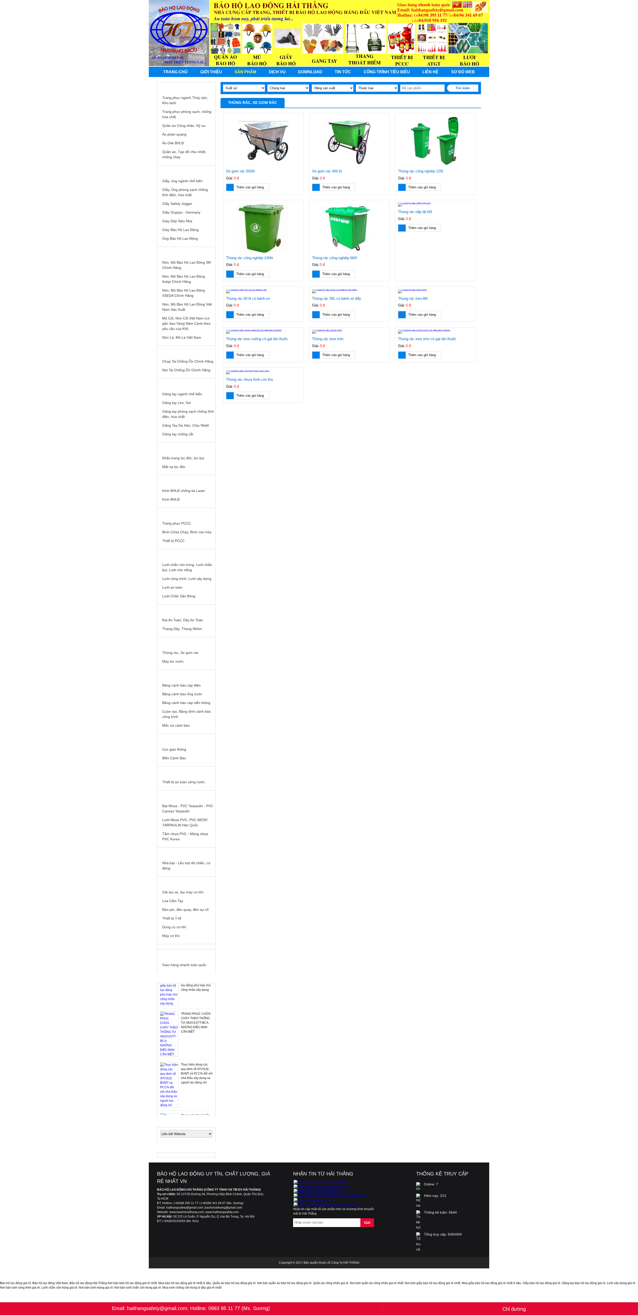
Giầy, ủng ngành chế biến (182, 181)
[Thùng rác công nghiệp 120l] (435, 141)
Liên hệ (430, 72)
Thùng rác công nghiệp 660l (334, 258)
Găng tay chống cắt (177, 434)
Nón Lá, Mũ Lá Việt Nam (181, 337)
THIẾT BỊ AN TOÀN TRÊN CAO (186, 610)
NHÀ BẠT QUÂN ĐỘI (186, 852)
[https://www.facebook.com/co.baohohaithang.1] (327, 1204)
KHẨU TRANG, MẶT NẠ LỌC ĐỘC (186, 448)
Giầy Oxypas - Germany (181, 212)
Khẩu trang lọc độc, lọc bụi (183, 458)
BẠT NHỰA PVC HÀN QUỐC (186, 795)
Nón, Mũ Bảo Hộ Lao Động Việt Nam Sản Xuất (187, 306)
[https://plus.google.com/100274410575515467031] (330, 1195)
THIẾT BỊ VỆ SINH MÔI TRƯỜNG (186, 642)
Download (310, 72)
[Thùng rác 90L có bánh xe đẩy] (349, 291)
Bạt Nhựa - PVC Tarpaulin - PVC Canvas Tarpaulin (187, 808)
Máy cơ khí (171, 936)
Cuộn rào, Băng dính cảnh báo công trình (186, 714)
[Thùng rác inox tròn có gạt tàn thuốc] (435, 332)
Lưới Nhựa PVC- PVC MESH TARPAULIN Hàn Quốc (184, 822)
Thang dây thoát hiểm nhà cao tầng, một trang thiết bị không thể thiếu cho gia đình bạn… (196, 1103)
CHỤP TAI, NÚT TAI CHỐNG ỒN (186, 351)
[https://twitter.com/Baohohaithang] (318, 1191)
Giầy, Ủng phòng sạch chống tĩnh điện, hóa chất (185, 192)
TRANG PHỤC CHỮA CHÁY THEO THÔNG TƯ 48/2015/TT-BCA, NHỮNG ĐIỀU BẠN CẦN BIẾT (195, 1002)
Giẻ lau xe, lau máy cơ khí (182, 892)
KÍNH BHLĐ (186, 480)
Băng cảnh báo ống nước (182, 694)
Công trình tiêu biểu (387, 72)
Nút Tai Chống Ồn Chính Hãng (186, 370)
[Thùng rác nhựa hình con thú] (263, 372)
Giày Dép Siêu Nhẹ (177, 221)
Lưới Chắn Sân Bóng (178, 596)
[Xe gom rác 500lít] (263, 141)
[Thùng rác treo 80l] (435, 291)
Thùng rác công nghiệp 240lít (249, 258)
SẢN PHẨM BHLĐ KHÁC (186, 882)
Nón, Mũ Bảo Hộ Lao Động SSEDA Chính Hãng (183, 293)
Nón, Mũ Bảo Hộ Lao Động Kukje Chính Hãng (183, 279)
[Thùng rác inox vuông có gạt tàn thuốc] (263, 332)
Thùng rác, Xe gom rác (180, 653)
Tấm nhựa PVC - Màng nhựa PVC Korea (185, 836)
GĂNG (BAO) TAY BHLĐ (186, 384)
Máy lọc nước (173, 661)
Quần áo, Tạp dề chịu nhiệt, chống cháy (184, 154)
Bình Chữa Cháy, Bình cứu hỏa (186, 532)
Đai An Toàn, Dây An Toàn (182, 620)
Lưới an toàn (172, 587)
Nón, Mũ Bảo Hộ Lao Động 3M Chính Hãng (186, 265)
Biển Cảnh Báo (174, 758)
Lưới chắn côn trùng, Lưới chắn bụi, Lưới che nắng (187, 567)
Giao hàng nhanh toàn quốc (184, 965)
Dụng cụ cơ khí (174, 927)
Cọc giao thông (174, 749)
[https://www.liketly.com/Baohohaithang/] (322, 1186)
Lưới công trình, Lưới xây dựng (186, 579)
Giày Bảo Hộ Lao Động (180, 230)
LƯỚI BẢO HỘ (186, 554)
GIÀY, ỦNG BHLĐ (186, 170)
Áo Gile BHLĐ (173, 143)
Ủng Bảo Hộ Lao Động (180, 238)
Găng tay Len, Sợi (176, 403)
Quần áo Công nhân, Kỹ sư (183, 126)
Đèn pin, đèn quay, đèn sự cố (185, 910)
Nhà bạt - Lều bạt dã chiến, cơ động (186, 865)
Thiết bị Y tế (171, 918)
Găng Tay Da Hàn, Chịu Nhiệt (185, 425)
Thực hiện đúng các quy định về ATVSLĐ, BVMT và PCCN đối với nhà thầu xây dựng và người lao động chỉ (197, 1053)
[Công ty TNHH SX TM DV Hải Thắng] (320, 1182)
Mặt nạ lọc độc (173, 467)
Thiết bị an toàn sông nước (183, 782)
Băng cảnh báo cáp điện (181, 685)
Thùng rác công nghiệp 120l (420, 171)
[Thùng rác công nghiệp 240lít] (263, 228)
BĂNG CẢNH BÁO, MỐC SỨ (186, 675)
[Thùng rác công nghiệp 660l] (349, 228)
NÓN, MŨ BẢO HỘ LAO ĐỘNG (186, 252)
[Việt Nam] (457, 5)
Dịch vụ (277, 72)
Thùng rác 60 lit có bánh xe (248, 298)
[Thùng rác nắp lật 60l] (435, 205)
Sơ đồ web (463, 72)
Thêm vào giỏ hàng (250, 187)
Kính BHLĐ (171, 499)
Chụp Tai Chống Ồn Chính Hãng (187, 361)
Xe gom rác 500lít (240, 171)
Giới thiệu (211, 72)
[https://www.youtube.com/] (313, 1200)
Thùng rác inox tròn (327, 339)
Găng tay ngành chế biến (182, 394)
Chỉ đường (514, 1309)
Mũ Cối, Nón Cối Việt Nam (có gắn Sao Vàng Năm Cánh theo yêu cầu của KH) (186, 323)
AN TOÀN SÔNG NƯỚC (186, 772)
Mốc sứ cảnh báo (176, 725)
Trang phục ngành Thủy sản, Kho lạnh (185, 100)
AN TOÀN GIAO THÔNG (186, 739)
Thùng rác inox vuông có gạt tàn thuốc (257, 339)
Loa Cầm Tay (172, 901)
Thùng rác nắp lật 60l (415, 212)
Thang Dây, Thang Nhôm (182, 629)
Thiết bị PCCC (173, 541)
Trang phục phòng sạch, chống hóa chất (186, 114)
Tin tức (343, 72)
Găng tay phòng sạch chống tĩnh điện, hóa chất (188, 414)
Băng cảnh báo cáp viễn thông (186, 703)
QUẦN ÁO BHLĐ (186, 87)
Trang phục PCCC (176, 523)
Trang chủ (175, 72)
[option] (186, 1013)
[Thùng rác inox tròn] (349, 332)
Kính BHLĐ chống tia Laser (183, 491)
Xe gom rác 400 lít (327, 171)
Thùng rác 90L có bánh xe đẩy (336, 298)
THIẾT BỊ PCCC (186, 513)
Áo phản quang (174, 134)
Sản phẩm (245, 72)
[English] (467, 5)
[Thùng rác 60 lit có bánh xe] (263, 291)
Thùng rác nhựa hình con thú (249, 379)
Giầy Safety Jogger (177, 204)
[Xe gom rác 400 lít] (349, 141)
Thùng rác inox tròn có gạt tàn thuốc (427, 339)
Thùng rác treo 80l (412, 298)
